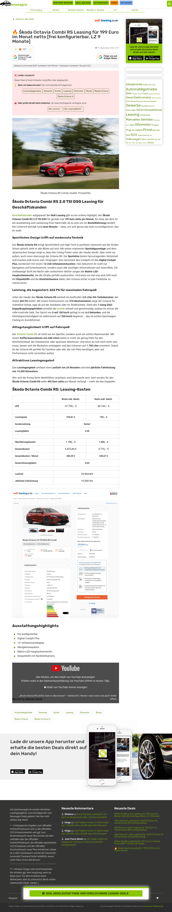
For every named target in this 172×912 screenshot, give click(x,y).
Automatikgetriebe (32, 91)
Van (151, 135)
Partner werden (62, 3)
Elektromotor (142, 97)
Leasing (67, 91)
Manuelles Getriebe (139, 119)
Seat (128, 135)
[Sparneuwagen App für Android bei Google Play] (152, 58)
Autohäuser (101, 3)
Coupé (140, 94)
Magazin (13, 898)
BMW (128, 93)
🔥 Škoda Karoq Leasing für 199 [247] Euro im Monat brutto (137, 849)
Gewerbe (48, 91)
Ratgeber (126, 3)
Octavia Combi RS (27, 334)
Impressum (147, 906)
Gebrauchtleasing (136, 101)
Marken (56, 10)
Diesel (129, 97)
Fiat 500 (158, 98)
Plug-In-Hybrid (134, 130)
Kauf (150, 106)
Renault (156, 130)
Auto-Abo (151, 85)
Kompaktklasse (153, 109)
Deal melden (83, 3)
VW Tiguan (139, 143)
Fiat (153, 98)
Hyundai (144, 106)
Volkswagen (133, 139)
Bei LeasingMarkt (73, 108)
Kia (153, 106)
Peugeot (155, 125)
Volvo (144, 139)
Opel (132, 125)
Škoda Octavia (101, 91)
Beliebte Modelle (76, 10)
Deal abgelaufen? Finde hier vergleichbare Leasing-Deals (87, 893)
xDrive (145, 143)
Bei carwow (55, 108)
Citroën (134, 94)
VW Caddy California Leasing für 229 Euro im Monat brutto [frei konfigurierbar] (84, 842)
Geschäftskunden (22, 215)
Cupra (145, 93)
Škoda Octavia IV (66, 96)
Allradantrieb (134, 84)
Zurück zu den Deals (24, 19)
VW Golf (150, 139)
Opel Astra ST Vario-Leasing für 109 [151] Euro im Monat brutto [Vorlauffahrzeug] (138, 835)
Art (115, 10)
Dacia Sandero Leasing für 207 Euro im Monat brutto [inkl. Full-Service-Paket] (137, 842)
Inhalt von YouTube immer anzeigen (66, 687)
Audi (145, 84)
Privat (147, 130)
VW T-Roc (132, 143)
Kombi (58, 91)
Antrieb (135, 10)
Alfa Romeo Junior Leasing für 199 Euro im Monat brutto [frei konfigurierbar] (135, 828)
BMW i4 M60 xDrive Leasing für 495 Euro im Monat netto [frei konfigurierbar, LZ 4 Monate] (136, 814)
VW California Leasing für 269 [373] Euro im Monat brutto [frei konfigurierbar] (135, 821)
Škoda (89, 91)
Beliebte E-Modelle (95, 10)
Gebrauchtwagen (150, 101)
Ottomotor (78, 91)
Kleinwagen (131, 110)
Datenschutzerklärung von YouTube (76, 680)
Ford (128, 101)
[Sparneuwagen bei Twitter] (157, 898)
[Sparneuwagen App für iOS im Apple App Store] (135, 58)
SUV (134, 135)
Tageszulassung (143, 135)
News (114, 3)
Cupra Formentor (154, 94)
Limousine (145, 115)
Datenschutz (158, 906)
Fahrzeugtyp (36, 10)
